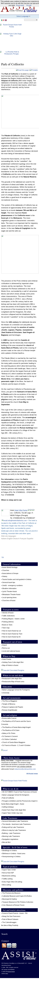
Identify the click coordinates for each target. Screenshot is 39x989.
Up (3, 557)
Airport (4, 645)
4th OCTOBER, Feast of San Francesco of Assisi (19, 792)
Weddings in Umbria (9, 850)
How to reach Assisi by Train (12, 634)
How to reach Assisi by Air (11, 637)
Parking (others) (8, 622)
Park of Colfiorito (8, 798)
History (4, 576)
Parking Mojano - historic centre (13, 619)
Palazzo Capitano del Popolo (12, 707)
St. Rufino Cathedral (9, 739)
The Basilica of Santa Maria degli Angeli (16, 727)
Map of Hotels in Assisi (10, 665)
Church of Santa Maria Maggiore (13, 742)
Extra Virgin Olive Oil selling (12, 882)
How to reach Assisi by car (11, 631)
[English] (5, 20)
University (5, 693)
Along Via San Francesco (11, 916)
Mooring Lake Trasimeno (11, 836)
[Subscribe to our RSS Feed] (4, 947)
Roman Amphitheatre (9, 710)
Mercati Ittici (6, 842)
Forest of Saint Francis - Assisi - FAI (14, 913)
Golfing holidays (8, 807)
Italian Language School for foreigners (15, 795)
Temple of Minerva (8, 704)
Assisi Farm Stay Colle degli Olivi (14, 810)
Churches (5, 570)
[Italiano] (2, 20)
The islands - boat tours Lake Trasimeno (16, 824)
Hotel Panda (6, 659)
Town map (6, 628)
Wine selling (6, 885)
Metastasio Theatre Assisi (11, 594)
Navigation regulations (10, 839)
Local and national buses (11, 651)
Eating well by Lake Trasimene (13, 827)
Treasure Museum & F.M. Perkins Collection (17, 902)
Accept (28, 5)
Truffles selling (7, 879)
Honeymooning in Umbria (11, 856)
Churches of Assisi (8, 600)
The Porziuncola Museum (11, 893)
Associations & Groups (10, 573)
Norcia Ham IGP (8, 873)
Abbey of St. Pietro (8, 733)
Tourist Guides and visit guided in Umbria (16, 579)
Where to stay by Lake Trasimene (14, 830)
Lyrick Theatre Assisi (9, 591)
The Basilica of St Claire (10, 730)
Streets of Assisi (8, 613)
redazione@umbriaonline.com (25, 769)
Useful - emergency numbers (12, 585)
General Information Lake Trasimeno (15, 821)
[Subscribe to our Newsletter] (14, 947)
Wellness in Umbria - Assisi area (13, 853)
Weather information (9, 588)
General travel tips (8, 582)
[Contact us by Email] (9, 947)
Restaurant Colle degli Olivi (12, 678)
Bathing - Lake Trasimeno (11, 833)
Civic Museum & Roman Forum (13, 905)
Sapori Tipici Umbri (9, 870)
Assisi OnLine (11, 971)
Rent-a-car (6, 648)
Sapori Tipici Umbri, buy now (12, 813)
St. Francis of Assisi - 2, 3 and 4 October (16, 745)
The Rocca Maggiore (9, 701)
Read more (20, 5)
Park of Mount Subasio (10, 919)
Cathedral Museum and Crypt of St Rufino (17, 896)
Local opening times (9, 597)
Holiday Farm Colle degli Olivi (13, 662)
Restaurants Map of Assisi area (13, 681)
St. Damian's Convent (10, 736)
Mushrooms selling (9, 876)
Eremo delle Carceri (9, 718)
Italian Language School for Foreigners (16, 690)
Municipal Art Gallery (9, 899)
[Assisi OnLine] (19, 959)
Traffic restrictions (8, 616)
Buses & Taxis (7, 625)
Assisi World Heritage (10, 567)
